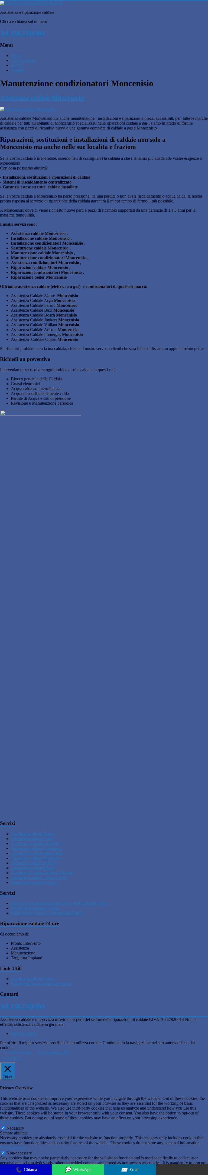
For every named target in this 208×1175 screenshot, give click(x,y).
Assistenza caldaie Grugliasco (36, 848)
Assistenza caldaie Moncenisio (42, 97)
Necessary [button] (9, 1122)
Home (16, 55)
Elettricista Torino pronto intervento (41, 983)
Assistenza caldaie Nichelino (35, 858)
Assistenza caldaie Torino (32, 833)
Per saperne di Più (53, 1052)
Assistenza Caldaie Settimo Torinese (42, 872)
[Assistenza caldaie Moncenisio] (28, 109)
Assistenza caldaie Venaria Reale (39, 877)
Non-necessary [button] (12, 1147)
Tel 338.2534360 (22, 32)
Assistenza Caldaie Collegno (35, 843)
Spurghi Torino (24, 1033)
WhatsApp (78, 1170)
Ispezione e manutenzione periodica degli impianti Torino (60, 903)
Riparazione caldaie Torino (34, 882)
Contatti (17, 70)
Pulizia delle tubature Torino (35, 908)
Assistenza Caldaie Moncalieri (37, 853)
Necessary (15, 1128)
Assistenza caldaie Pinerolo (34, 863)
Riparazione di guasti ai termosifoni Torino (47, 913)
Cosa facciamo (23, 60)
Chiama (26, 1170)
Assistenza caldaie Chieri (32, 838)
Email (130, 1170)
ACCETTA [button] (11, 1058)
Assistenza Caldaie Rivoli (33, 868)
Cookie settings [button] (18, 1052)
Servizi (17, 65)
